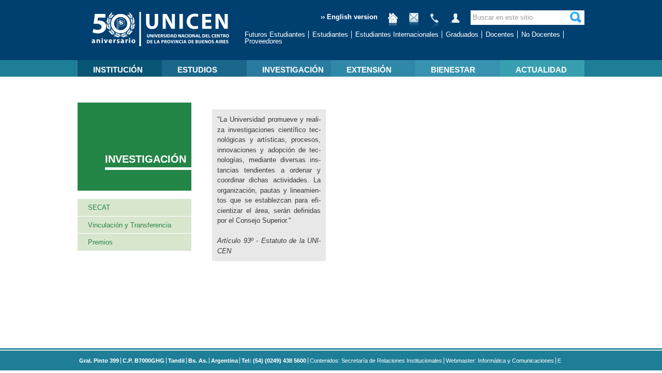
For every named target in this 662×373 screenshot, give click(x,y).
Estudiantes (330, 34)
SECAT (99, 207)
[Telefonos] (434, 22)
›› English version (349, 17)
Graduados (462, 34)
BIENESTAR (453, 69)
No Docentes (540, 34)
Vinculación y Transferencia (129, 225)
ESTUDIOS (197, 69)
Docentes (500, 34)
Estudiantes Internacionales (397, 34)
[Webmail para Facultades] (414, 22)
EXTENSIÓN (369, 69)
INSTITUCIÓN (118, 69)
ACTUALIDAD (541, 69)
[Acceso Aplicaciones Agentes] (455, 22)
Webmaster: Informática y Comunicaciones (500, 360)
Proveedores (263, 41)
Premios (100, 242)
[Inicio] (393, 22)
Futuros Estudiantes (275, 34)
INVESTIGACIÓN (293, 69)
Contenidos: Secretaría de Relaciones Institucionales (376, 360)
